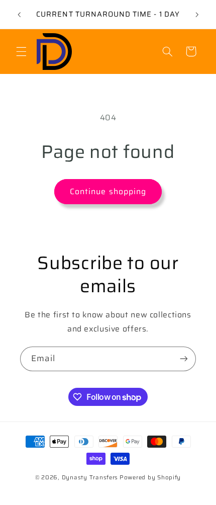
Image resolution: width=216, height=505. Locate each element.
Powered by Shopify (150, 477)
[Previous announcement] (19, 15)
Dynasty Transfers (90, 477)
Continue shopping (108, 191)
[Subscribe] (183, 359)
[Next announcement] (197, 15)
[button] (21, 51)
